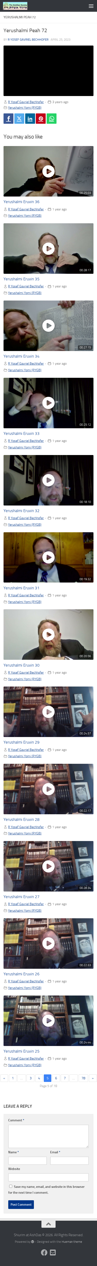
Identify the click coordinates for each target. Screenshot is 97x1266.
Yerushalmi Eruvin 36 (22, 202)
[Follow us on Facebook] (44, 1252)
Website (14, 1169)
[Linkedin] (30, 118)
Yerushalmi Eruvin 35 (22, 279)
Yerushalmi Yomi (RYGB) (24, 107)
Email (55, 1152)
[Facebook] (8, 118)
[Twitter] (19, 118)
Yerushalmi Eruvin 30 (22, 665)
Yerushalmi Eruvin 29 (22, 742)
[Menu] (91, 6)
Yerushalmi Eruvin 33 (22, 433)
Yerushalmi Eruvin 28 (22, 819)
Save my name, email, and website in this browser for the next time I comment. (46, 1190)
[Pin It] (41, 118)
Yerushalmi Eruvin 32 (22, 511)
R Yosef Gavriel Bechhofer (28, 39)
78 (83, 1078)
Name (13, 1152)
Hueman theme (72, 1241)
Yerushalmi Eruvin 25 (22, 1051)
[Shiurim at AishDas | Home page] (19, 6)
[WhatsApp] (52, 118)
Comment (16, 1120)
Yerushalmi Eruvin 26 (22, 974)
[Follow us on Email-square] (52, 1252)
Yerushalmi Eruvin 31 (22, 588)
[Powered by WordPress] (32, 1241)
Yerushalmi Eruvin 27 (22, 897)
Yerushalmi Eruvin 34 (22, 356)
